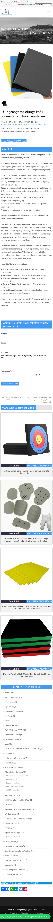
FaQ (48, 913)
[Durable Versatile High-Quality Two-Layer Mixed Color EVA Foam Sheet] (26, 666)
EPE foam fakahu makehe (15, 786)
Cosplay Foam (10, 841)
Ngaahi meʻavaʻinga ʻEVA (14, 833)
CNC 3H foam (11, 790)
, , (27, 539)
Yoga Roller (9, 707)
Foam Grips (9, 692)
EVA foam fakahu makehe (15, 776)
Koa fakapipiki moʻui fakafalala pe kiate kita (22, 749)
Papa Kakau (9, 702)
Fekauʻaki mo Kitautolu (19, 913)
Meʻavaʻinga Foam (11, 697)
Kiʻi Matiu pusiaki (11, 874)
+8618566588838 (11, 4)
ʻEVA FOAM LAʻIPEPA (42, 33)
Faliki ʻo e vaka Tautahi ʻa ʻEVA (16, 800)
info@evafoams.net (27, 4)
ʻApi (6, 913)
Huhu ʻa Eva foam (11, 855)
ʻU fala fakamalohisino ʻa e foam (17, 819)
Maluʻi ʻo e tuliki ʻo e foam (14, 758)
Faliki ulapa (9, 763)
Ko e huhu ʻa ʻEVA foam (13, 846)
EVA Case (8, 828)
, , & (26, 607)
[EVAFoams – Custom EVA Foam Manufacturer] (6, 14)
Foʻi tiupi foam (10, 814)
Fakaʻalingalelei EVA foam (14, 869)
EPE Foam (8, 804)
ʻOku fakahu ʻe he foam (13, 772)
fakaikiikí (14, 466)
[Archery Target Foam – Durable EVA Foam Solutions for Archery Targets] (26, 463)
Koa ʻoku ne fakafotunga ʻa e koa (17, 851)
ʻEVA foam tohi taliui (12, 767)
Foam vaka (8, 865)
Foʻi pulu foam (11, 836)
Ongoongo (40, 913)
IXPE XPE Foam (10, 795)
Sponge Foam (9, 823)
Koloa (32, 913)
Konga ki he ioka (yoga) (13, 860)
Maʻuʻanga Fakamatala (13, 141)
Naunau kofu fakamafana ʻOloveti (34, 124)
